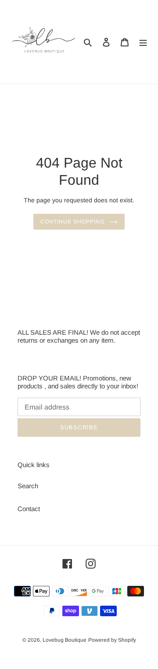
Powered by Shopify (112, 640)
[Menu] (143, 42)
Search (28, 486)
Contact (29, 508)
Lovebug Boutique (64, 640)
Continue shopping (72, 222)
